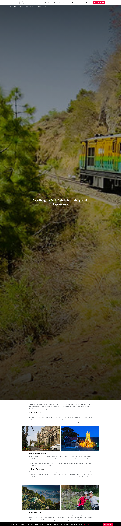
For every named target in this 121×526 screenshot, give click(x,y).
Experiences (46, 2)
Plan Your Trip (99, 2)
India (21, 6)
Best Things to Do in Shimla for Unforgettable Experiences (35, 6)
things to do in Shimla (46, 417)
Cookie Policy (86, 524)
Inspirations (65, 2)
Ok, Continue (108, 524)
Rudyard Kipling (55, 456)
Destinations (37, 2)
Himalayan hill (45, 404)
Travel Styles (56, 2)
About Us (74, 2)
